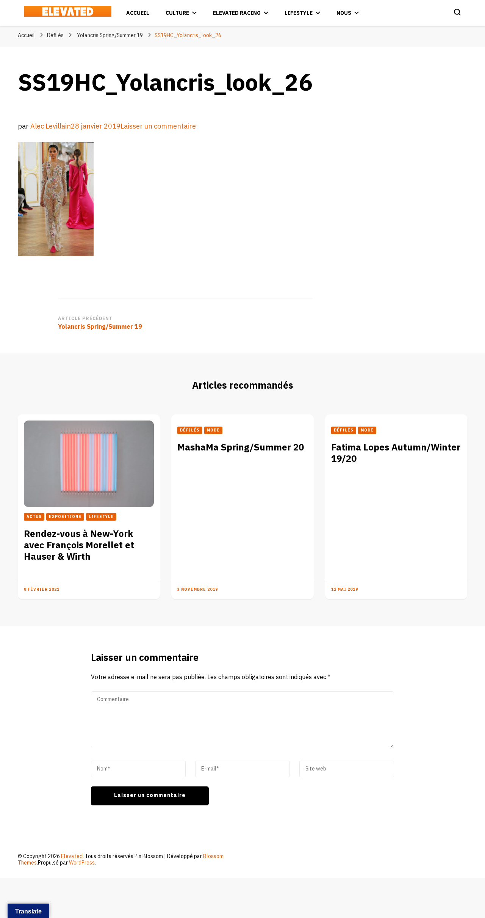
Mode (213, 430)
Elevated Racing (237, 13)
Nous (343, 13)
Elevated (72, 856)
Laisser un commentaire (158, 126)
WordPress (82, 863)
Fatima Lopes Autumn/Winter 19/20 (395, 453)
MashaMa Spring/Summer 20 (240, 448)
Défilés (55, 35)
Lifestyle (299, 13)
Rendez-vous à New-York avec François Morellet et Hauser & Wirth (79, 545)
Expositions (65, 517)
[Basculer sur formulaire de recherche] (457, 12)
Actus (34, 517)
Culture (177, 13)
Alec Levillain (50, 126)
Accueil (137, 13)
